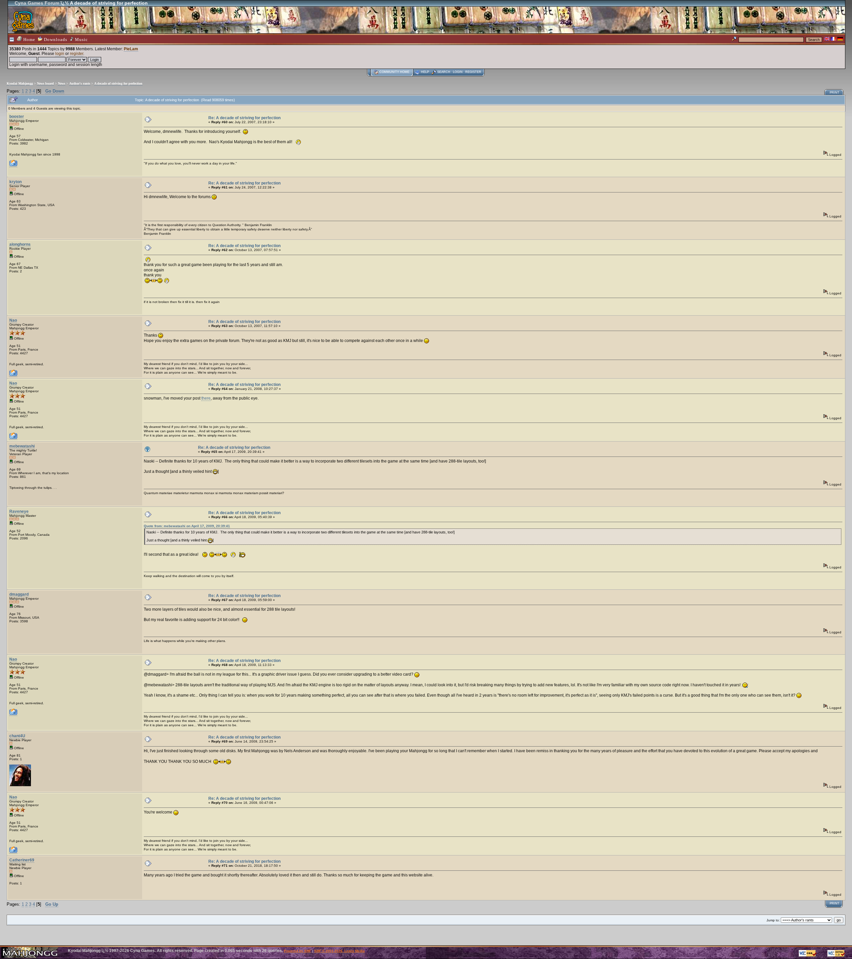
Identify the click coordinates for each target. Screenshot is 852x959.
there (206, 398)
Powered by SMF (297, 951)
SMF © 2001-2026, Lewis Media (339, 951)
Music (81, 39)
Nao (13, 320)
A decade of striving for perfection (118, 83)
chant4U (17, 736)
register (76, 53)
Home (28, 39)
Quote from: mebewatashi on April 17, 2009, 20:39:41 (187, 526)
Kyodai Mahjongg (20, 83)
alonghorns (20, 244)
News (61, 83)
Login (458, 72)
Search (443, 72)
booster (16, 116)
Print (834, 92)
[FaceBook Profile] (13, 165)
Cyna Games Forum (37, 3)
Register (473, 72)
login (59, 53)
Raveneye (19, 511)
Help (425, 72)
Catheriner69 (21, 860)
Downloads (55, 39)
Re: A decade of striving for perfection (244, 118)
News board (45, 83)
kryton (15, 181)
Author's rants (79, 83)
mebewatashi (22, 446)
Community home (394, 72)
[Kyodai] (13, 375)
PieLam (131, 49)
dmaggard (19, 594)
